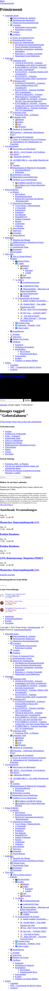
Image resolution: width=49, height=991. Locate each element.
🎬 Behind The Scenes (19, 339)
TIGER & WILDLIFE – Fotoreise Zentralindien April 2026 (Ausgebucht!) (31, 64)
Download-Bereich (22, 170)
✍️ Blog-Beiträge (17, 228)
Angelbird (14, 365)
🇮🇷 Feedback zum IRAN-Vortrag (28, 183)
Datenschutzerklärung (6, 505)
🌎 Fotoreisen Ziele (18, 117)
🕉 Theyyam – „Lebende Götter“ (33, 313)
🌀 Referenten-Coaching (20, 175)
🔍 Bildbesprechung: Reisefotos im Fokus (27, 242)
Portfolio (13, 259)
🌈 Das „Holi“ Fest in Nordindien (33, 309)
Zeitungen (19, 226)
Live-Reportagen (11, 146)
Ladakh (28, 273)
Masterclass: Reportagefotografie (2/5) (19, 570)
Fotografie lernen (12, 15)
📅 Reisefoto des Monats (20, 240)
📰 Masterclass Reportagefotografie (24, 23)
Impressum (9, 616)
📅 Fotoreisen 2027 (18, 81)
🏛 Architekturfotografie (29, 282)
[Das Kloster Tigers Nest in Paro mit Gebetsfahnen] (24, 422)
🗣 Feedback (15, 34)
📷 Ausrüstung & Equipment (21, 137)
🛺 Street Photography (29, 293)
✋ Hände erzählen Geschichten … (34, 301)
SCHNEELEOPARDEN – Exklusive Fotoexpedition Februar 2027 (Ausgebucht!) (30, 85)
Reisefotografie (13, 375)
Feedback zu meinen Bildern (26, 360)
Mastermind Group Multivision (27, 56)
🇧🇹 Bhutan (19, 119)
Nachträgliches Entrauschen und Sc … (16, 608)
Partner (8, 363)
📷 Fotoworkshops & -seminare (23, 18)
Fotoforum (19, 212)
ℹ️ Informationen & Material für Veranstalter (28, 168)
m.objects (14, 369)
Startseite (4, 405)
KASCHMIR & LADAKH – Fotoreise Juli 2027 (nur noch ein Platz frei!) (30, 100)
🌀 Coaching (15, 25)
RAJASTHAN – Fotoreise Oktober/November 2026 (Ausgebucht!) (31, 77)
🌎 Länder (19, 263)
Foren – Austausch (12, 436)
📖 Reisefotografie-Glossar (21, 40)
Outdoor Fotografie (22, 219)
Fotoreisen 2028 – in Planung (26, 115)
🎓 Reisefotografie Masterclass (22, 20)
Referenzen (19, 172)
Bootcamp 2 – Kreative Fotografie (28, 54)
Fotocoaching (20, 356)
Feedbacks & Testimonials (15, 434)
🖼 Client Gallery (22, 328)
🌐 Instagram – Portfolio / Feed (27, 325)
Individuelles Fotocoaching (26, 27)
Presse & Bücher (11, 190)
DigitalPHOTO (21, 217)
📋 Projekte (15, 334)
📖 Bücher (14, 192)
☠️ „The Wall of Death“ (30, 316)
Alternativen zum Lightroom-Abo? (15, 594)
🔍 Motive (19, 280)
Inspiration (9, 238)
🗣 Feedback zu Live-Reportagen (23, 180)
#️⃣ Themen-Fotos (17, 245)
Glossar (8, 452)
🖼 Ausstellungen (17, 331)
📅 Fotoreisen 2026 (18, 60)
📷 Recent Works (22, 261)
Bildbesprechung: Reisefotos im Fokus (20, 445)
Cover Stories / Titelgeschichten (27, 206)
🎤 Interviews (15, 231)
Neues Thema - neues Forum (13, 601)
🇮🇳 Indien (19, 122)
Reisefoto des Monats (13, 443)
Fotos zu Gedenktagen (14, 440)
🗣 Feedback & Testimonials (21, 129)
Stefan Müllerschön (13, 596)
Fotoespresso (20, 210)
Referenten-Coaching (23, 29)
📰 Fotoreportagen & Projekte (27, 298)
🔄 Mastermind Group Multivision (24, 177)
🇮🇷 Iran (18, 124)
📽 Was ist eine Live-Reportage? (23, 149)
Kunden (18, 358)
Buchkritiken (20, 349)
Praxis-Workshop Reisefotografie (28, 47)
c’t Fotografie (20, 208)
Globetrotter (20, 224)
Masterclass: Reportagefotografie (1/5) (19, 522)
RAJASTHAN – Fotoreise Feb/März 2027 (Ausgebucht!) (30, 91)
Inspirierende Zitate (12, 438)
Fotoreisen (9, 58)
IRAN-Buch (20, 194)
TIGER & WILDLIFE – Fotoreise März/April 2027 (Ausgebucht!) (28, 95)
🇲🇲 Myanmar (20, 127)
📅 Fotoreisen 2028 (18, 112)
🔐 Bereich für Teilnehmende (22, 42)
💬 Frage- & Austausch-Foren (22, 38)
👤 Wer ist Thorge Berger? (21, 256)
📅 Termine (15, 32)
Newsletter (9, 454)
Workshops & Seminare (24, 347)
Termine (8, 431)
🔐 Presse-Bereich (17, 235)
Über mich (9, 254)
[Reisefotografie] (7, 3)
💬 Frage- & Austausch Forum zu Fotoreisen (28, 139)
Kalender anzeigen (7, 575)
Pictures (18, 221)
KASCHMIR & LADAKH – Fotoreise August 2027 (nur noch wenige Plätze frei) (32, 104)
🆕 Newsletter (16, 252)
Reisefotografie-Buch (23, 196)
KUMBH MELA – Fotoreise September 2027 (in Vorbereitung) (31, 109)
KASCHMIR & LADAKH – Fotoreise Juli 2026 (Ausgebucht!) (30, 68)
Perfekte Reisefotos (9, 534)
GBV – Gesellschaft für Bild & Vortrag (25, 367)
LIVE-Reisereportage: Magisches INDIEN (21, 558)
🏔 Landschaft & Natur (29, 286)
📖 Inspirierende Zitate (19, 247)
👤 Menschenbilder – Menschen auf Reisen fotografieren (34, 290)
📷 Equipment (16, 249)
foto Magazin (20, 215)
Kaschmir (29, 270)
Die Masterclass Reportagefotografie (29, 45)
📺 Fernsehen (15, 233)
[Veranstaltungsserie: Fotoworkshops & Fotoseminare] (12, 529)
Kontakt (8, 621)
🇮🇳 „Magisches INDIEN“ (20, 157)
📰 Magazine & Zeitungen (20, 203)
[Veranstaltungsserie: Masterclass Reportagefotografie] (12, 517)
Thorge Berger (12, 603)
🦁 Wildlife (24, 296)
